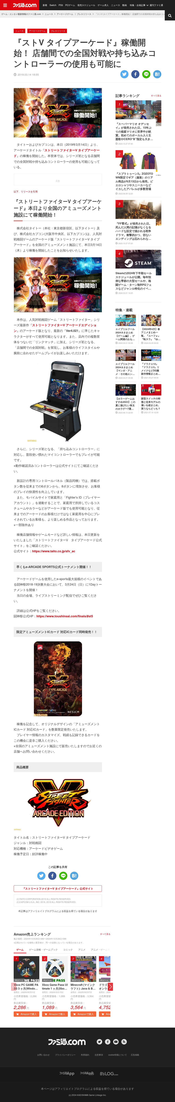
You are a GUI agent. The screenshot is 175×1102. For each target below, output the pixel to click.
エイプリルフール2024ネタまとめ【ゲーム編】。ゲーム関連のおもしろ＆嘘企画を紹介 (125, 334)
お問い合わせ (43, 1054)
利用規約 (85, 1054)
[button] (110, 987)
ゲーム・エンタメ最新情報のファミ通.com (21, 14)
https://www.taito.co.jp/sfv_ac (53, 551)
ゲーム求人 (103, 5)
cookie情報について (117, 1054)
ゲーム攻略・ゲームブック (43, 949)
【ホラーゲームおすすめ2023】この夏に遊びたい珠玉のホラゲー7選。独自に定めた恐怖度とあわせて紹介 (125, 403)
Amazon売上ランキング (32, 934)
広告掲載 (135, 1054)
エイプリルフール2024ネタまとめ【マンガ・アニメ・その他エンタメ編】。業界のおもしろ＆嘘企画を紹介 (125, 369)
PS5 (61, 5)
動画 (124, 5)
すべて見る (105, 934)
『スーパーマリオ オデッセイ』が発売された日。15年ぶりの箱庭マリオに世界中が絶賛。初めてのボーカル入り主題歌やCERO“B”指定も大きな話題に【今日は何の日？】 (134, 131)
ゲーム (20, 949)
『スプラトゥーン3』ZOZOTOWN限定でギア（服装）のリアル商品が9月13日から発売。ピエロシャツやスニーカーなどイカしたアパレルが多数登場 (134, 181)
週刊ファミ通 (156, 5)
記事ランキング (127, 95)
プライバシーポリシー (65, 1054)
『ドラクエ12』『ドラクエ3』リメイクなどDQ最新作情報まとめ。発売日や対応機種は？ (150, 369)
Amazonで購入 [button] (28, 1014)
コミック (68, 949)
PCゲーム (70, 5)
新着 (45, 5)
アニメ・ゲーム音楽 (101, 949)
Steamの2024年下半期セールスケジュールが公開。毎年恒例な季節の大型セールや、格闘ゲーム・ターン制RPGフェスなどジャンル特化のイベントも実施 (134, 280)
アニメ (81, 949)
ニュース (115, 5)
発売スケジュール (86, 5)
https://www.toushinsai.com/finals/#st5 (64, 616)
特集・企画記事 (137, 5)
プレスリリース (84, 14)
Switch (53, 5)
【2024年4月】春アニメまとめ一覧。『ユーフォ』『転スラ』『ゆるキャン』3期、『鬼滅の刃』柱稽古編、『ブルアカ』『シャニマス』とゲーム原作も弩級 (150, 334)
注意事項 (99, 1054)
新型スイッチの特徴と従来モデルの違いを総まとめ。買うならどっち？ (150, 403)
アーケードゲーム (65, 14)
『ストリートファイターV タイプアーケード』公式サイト (57, 888)
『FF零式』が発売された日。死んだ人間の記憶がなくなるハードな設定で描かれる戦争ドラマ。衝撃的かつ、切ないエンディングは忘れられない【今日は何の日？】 (134, 231)
